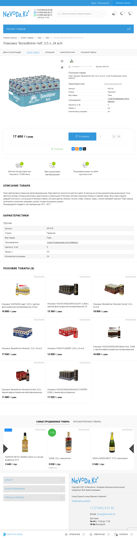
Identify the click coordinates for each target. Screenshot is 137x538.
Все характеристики (113, 84)
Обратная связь (15, 534)
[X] (84, 148)
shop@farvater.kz (106, 514)
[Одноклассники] (77, 148)
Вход (94, 3)
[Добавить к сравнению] (62, 67)
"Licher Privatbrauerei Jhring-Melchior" (62, 242)
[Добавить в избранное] (62, 61)
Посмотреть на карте (81, 501)
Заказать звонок (123, 3)
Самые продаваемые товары (52, 421)
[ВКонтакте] (73, 148)
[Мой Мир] (80, 148)
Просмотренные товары (87, 421)
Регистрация (103, 3)
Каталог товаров (15, 28)
